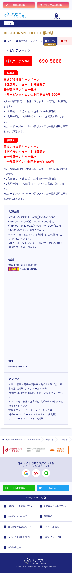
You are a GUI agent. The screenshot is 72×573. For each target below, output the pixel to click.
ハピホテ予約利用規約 (19, 537)
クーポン (51, 40)
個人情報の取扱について (20, 526)
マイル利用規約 (51, 526)
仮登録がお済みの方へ (55, 506)
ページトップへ (34, 497)
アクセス (37, 40)
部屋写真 (23, 40)
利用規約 (48, 516)
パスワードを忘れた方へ (20, 506)
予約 (66, 40)
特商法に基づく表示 (17, 516)
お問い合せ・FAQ (52, 537)
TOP (8, 40)
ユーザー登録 (21, 23)
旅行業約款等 (14, 547)
